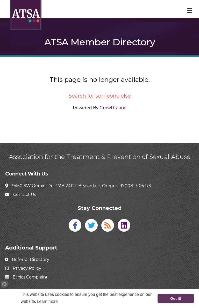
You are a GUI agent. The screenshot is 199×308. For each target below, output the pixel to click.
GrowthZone (113, 107)
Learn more (47, 301)
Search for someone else (99, 96)
